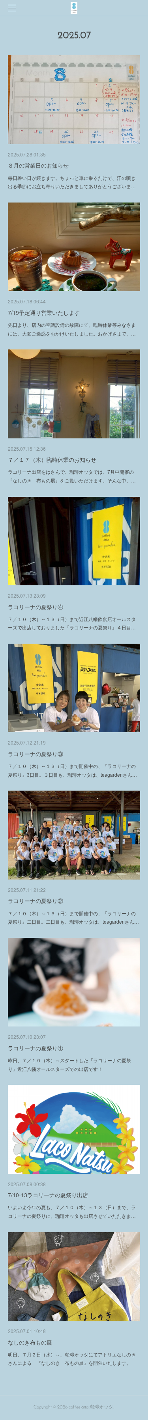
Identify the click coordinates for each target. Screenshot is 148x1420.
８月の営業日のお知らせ (38, 165)
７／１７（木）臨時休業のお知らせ (52, 459)
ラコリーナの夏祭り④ (35, 607)
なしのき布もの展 (30, 1342)
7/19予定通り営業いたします (44, 312)
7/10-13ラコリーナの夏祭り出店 (48, 1195)
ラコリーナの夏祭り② (35, 901)
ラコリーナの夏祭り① (35, 1048)
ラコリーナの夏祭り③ (35, 754)
